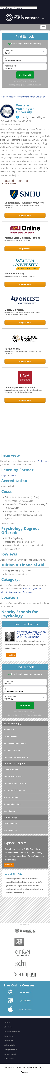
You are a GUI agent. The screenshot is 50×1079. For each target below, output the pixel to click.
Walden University (14, 273)
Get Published (8, 1059)
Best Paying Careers (12, 830)
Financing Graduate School (16, 757)
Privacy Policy (8, 1036)
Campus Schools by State (15, 783)
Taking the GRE (10, 736)
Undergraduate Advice (13, 804)
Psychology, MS (24, 240)
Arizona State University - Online (22, 238)
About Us (7, 1022)
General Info (9, 729)
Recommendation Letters (15, 743)
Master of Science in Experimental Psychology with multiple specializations (23, 391)
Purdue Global (12, 349)
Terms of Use (8, 1040)
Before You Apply (12, 723)
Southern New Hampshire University (24, 203)
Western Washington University (31, 96)
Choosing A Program (14, 763)
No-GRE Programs (11, 797)
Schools (11, 96)
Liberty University (14, 310)
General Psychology (32, 588)
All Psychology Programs (12, 1031)
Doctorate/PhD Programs (14, 790)
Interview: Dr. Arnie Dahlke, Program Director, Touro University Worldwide (31, 634)
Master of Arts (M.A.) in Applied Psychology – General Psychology (22, 313)
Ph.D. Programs (10, 823)
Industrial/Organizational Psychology (17, 592)
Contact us (42, 461)
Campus (4, 475)
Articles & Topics (9, 1045)
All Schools (8, 1027)
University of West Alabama (19, 387)
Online (13, 475)
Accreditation (9, 811)
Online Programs (11, 769)
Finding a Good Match (13, 776)
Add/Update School (10, 1050)
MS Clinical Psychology (27, 276)
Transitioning (10, 817)
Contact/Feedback (10, 1054)
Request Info (25, 215)
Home (2, 96)
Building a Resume (12, 750)
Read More (11, 655)
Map (17, 117)
